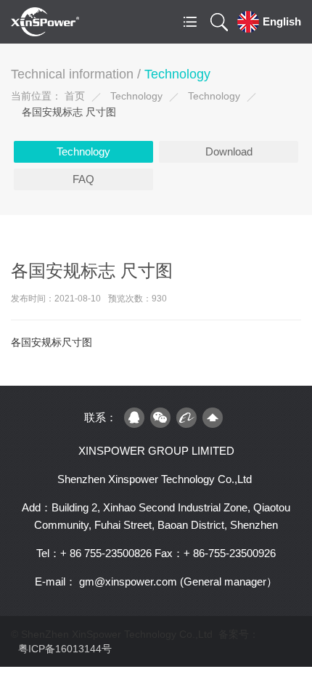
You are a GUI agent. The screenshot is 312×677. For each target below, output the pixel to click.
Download (229, 151)
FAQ (83, 179)
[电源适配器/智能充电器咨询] (134, 418)
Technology (136, 96)
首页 (75, 96)
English (282, 21)
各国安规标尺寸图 (51, 342)
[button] (190, 22)
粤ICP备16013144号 (65, 648)
